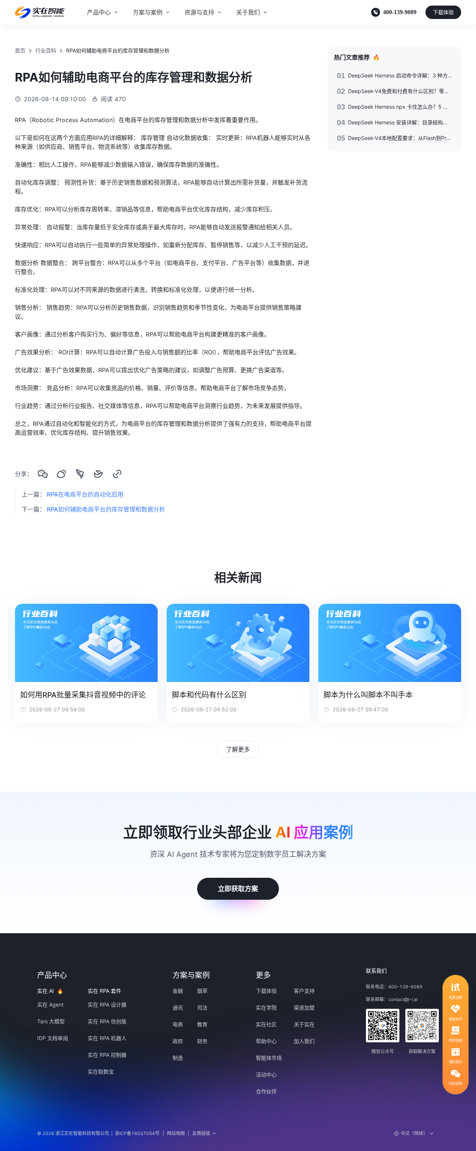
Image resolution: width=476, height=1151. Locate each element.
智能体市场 (269, 1058)
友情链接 (201, 1133)
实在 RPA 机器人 (107, 1038)
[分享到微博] (61, 473)
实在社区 (266, 1024)
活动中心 (266, 1074)
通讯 (178, 1007)
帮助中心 (266, 1041)
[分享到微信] (42, 473)
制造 (178, 1058)
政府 (178, 1041)
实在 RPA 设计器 (107, 1004)
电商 (178, 1024)
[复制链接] (117, 473)
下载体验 (443, 12)
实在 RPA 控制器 (107, 1055)
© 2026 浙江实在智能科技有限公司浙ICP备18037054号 (98, 1133)
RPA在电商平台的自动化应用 (85, 494)
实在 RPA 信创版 (107, 1021)
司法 (202, 1007)
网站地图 (176, 1133)
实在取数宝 (101, 1071)
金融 (178, 991)
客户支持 (304, 991)
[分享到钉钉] (80, 473)
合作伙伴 (266, 1091)
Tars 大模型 (51, 1021)
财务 (202, 1041)
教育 (202, 1024)
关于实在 (304, 1024)
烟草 (202, 991)
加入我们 (304, 1041)
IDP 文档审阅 (52, 1038)
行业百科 (45, 50)
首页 (20, 50)
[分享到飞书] (98, 473)
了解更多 (238, 749)
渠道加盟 (304, 1007)
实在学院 (266, 1007)
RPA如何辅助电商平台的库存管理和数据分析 (106, 509)
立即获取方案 (238, 889)
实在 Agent (50, 1004)
